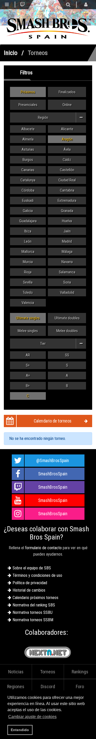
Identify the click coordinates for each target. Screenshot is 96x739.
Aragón (67, 139)
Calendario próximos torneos (35, 597)
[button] (59, 717)
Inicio (10, 52)
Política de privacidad (30, 582)
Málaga (67, 251)
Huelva (67, 221)
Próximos (28, 92)
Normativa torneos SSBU (32, 612)
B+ (28, 385)
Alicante (67, 129)
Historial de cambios (29, 590)
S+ (28, 365)
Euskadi (28, 200)
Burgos (28, 159)
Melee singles (28, 331)
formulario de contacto (43, 547)
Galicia (28, 210)
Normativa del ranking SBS (34, 605)
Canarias (27, 170)
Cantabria (67, 190)
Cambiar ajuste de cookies (32, 716)
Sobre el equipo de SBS (32, 568)
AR (28, 355)
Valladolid (67, 292)
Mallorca (28, 251)
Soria (67, 282)
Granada (67, 210)
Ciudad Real (67, 180)
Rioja (27, 272)
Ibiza (27, 231)
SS (67, 355)
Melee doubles (67, 331)
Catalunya (27, 180)
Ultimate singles (28, 318)
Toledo (28, 292)
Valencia (28, 302)
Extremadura (67, 200)
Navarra (67, 262)
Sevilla (28, 282)
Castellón (67, 170)
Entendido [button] (20, 730)
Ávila (67, 149)
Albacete (28, 129)
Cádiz (67, 159)
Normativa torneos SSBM (33, 619)
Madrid (67, 241)
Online (67, 104)
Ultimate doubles (67, 318)
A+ (28, 375)
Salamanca (67, 272)
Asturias (28, 149)
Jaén (67, 231)
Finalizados (67, 92)
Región (43, 117)
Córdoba (28, 190)
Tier (43, 343)
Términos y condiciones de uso (37, 575)
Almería (28, 139)
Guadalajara (28, 221)
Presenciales (27, 104)
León (27, 241)
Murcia (28, 262)
